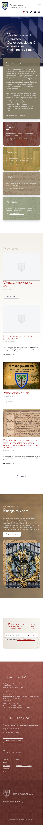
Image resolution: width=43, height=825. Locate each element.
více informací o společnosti (17, 115)
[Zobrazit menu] (39, 6)
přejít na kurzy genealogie (17, 188)
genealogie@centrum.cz (12, 729)
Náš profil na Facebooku (12, 732)
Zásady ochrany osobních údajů (26, 639)
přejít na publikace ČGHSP (17, 213)
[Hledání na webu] (27, 12)
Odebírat (30, 635)
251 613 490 (8, 725)
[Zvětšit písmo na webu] (31, 12)
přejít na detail (10, 354)
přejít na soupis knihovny (16, 164)
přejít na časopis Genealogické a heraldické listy (23, 139)
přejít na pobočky (11, 691)
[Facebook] (35, 12)
